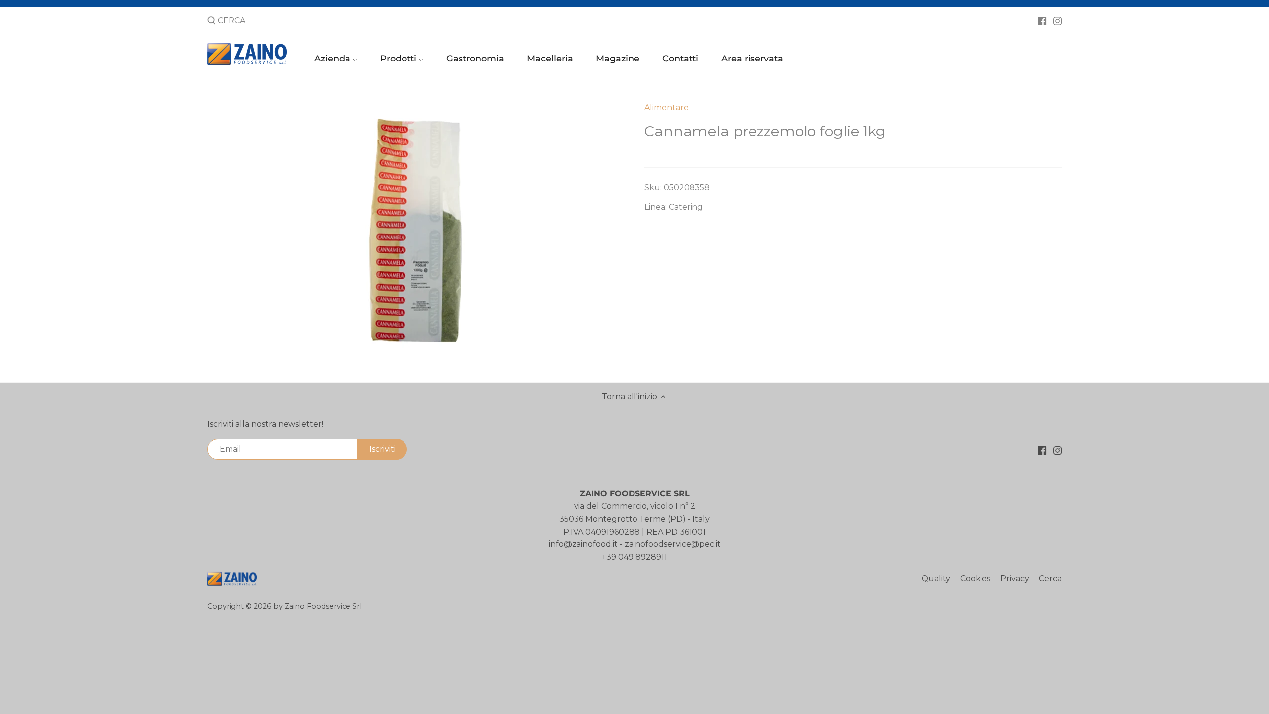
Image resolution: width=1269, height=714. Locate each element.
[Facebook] (1042, 20)
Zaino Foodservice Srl (323, 606)
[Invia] (211, 21)
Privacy (1014, 578)
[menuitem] (337, 61)
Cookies (975, 578)
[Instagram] (1057, 20)
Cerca (1050, 578)
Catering (686, 207)
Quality (936, 578)
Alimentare (666, 107)
